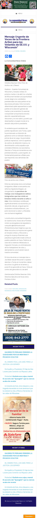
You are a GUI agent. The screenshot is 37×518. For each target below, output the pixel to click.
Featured (15, 288)
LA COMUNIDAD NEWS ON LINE (18, 21)
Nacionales (8, 290)
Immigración (22, 288)
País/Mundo (15, 290)
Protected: (18, 378)
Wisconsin (23, 290)
